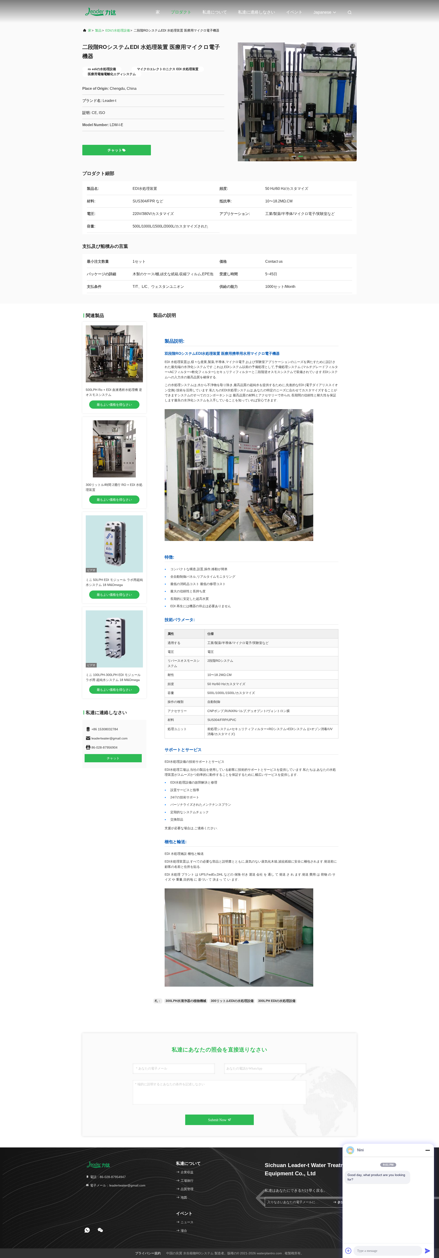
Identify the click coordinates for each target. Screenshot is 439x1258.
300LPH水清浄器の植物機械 (186, 1001)
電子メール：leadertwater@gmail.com (117, 1185)
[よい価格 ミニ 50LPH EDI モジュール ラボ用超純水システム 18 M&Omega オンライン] (114, 543)
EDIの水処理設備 (117, 30)
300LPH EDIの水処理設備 (276, 1001)
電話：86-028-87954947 (107, 1177)
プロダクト (181, 12)
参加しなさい (344, 1202)
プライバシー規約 (148, 1253)
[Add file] (348, 1251)
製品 (98, 30)
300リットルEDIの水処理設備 (232, 1001)
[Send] (427, 1251)
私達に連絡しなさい (256, 12)
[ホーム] (100, 11)
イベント (294, 12)
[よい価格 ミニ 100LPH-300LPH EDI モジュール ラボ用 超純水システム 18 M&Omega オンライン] (114, 638)
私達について (214, 12)
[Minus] (427, 1150)
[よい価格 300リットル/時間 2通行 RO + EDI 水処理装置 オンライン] (114, 448)
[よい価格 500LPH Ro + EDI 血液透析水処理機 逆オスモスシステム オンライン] (114, 353)
